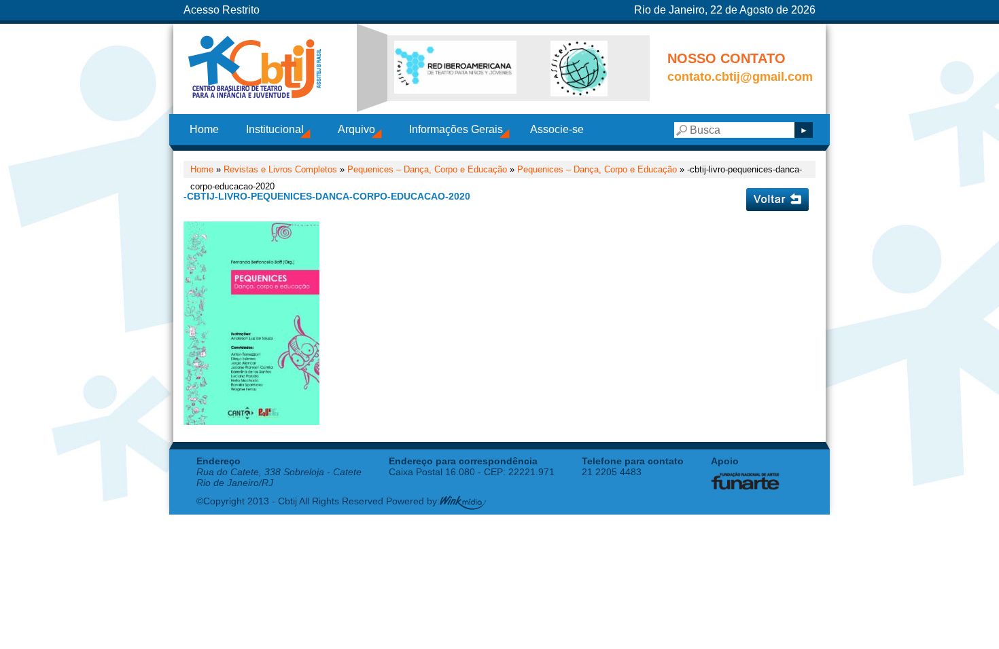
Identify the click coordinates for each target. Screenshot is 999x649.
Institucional (275, 129)
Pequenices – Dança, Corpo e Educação (597, 169)
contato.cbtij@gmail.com (740, 77)
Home (204, 129)
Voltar (777, 199)
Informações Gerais (456, 129)
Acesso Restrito (221, 10)
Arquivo (356, 129)
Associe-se (557, 129)
